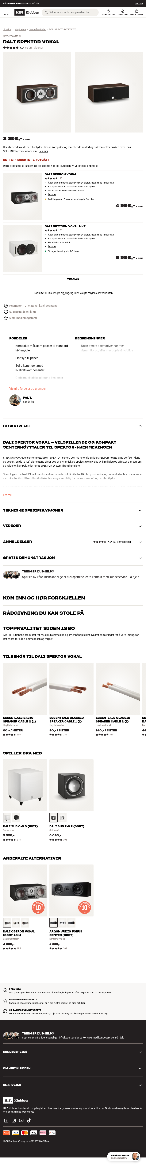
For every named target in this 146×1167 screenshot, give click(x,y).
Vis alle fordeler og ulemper (27, 388)
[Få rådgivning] (135, 1156)
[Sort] (16, 817)
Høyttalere (20, 29)
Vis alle (73, 278)
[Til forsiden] (26, 12)
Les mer (139, 3)
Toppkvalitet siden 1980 (39, 628)
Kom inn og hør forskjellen (44, 598)
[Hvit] (7, 817)
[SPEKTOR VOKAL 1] (37, 92)
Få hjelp (134, 577)
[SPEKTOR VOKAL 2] (109, 92)
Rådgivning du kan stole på (43, 613)
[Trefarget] (16, 923)
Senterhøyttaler (37, 29)
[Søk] (46, 12)
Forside (7, 29)
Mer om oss (28, 1111)
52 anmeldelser (34, 47)
